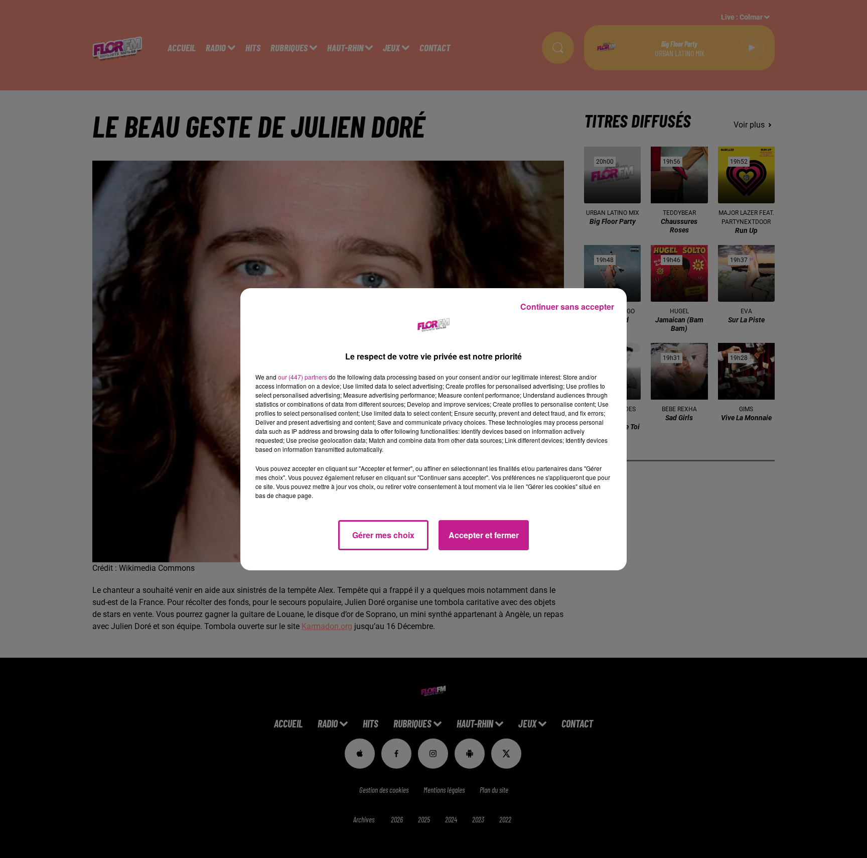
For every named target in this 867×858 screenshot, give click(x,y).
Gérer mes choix (383, 535)
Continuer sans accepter (567, 306)
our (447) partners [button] (302, 377)
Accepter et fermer (484, 535)
